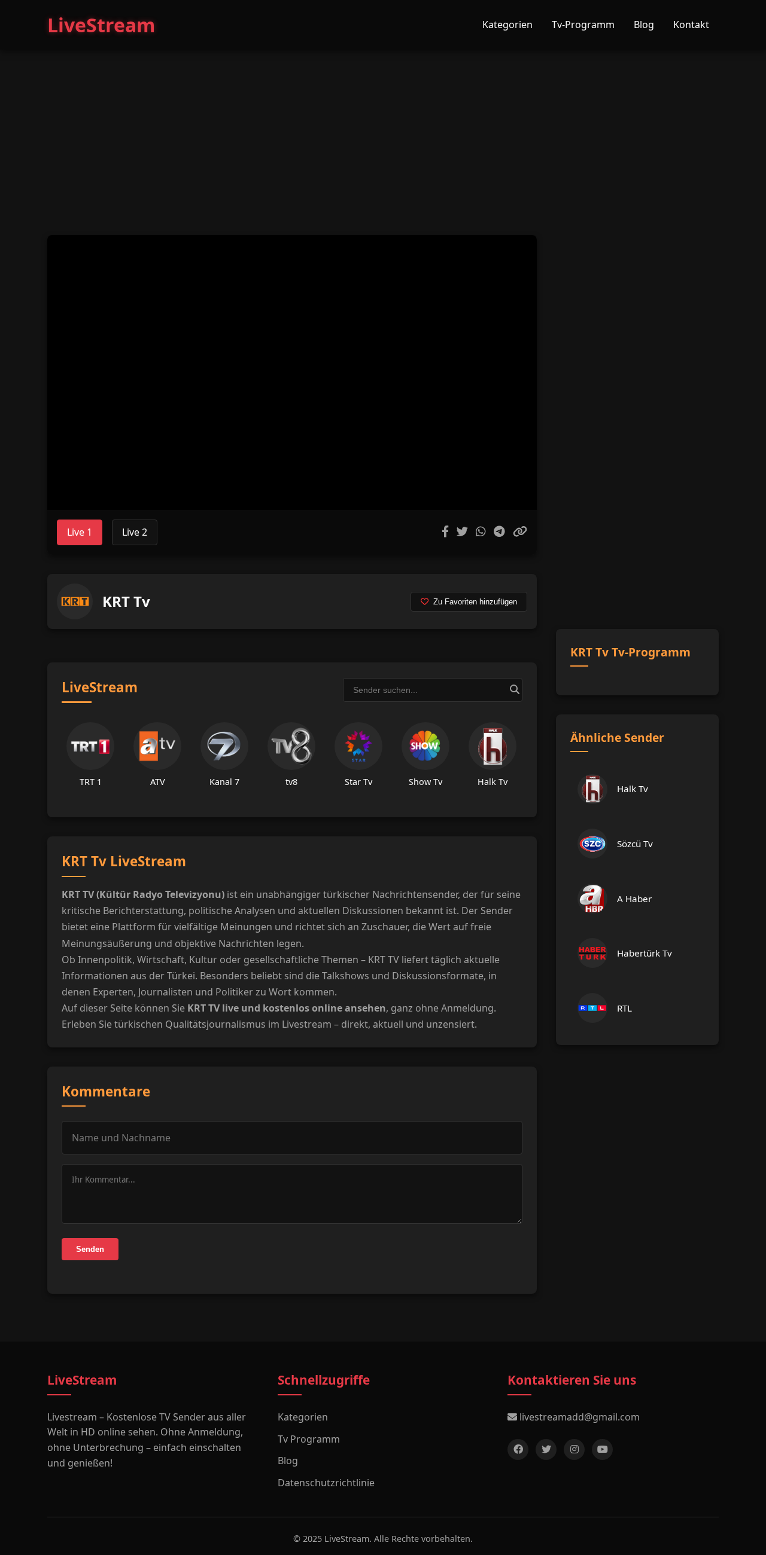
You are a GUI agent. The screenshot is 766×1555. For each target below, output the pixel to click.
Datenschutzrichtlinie (326, 1482)
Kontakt (691, 24)
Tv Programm (309, 1439)
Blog (644, 24)
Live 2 (134, 532)
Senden (90, 1249)
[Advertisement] (383, 130)
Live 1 (79, 532)
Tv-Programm (583, 24)
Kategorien (507, 24)
